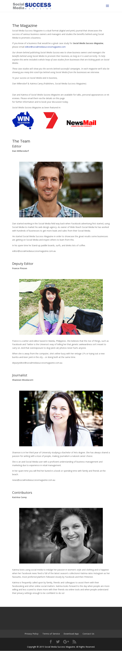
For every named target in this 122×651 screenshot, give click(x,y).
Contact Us (88, 633)
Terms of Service (51, 633)
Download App (71, 633)
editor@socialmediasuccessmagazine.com (45, 46)
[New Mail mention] (81, 128)
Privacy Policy (32, 633)
